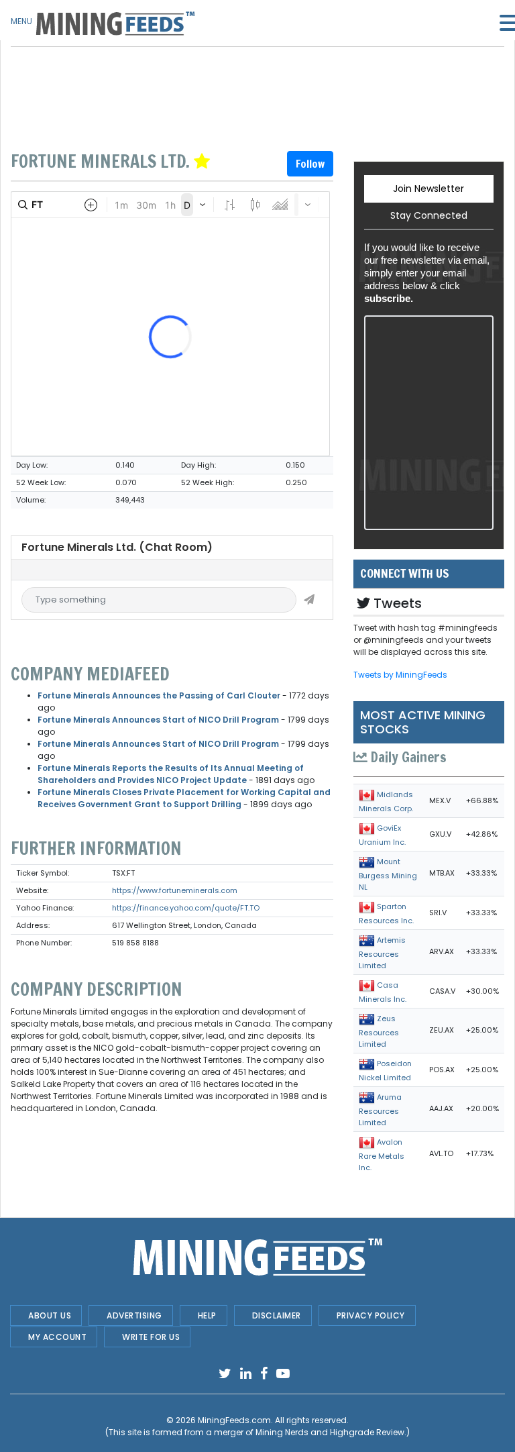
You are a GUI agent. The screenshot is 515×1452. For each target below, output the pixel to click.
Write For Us (151, 1337)
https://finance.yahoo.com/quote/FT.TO (186, 907)
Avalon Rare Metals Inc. (381, 1155)
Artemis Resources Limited (382, 953)
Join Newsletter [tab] (428, 188)
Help (207, 1315)
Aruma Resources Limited (380, 1110)
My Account (57, 1337)
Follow (310, 163)
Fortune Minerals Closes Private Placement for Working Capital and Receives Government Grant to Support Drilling (184, 798)
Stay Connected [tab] (428, 215)
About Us (49, 1315)
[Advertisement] (172, 80)
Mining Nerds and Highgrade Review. (330, 1432)
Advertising (134, 1315)
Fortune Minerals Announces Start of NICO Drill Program (158, 719)
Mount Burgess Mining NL (388, 874)
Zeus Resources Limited (379, 1031)
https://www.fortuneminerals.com (174, 890)
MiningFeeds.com (234, 1420)
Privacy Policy (371, 1315)
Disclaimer (276, 1315)
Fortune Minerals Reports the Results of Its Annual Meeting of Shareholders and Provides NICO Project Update (171, 774)
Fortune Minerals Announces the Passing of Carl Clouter (159, 695)
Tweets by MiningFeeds (400, 674)
